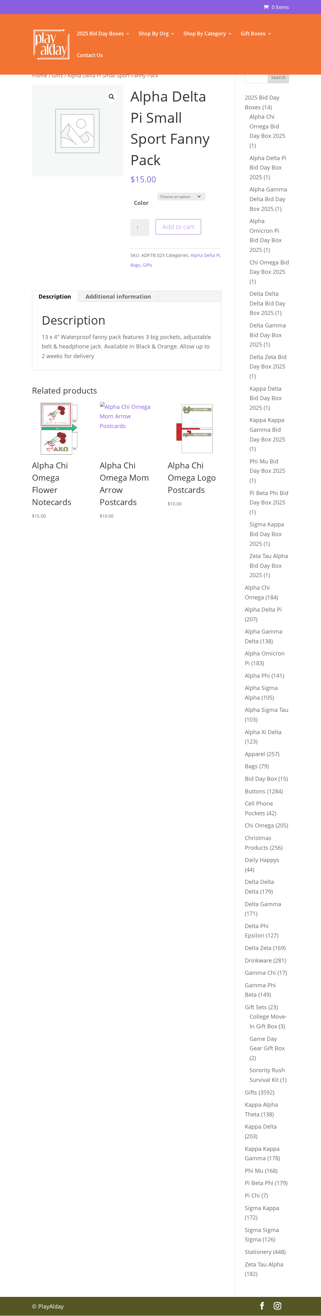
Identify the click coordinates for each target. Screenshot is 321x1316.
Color (141, 202)
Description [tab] (55, 296)
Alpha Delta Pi (205, 255)
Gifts (57, 75)
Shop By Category (204, 34)
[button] (111, 96)
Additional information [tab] (118, 296)
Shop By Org (154, 34)
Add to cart (178, 226)
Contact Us (90, 56)
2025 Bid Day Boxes (100, 34)
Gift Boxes (253, 34)
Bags (135, 265)
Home (39, 75)
